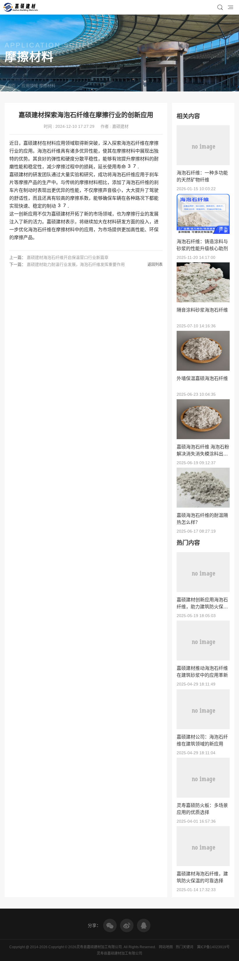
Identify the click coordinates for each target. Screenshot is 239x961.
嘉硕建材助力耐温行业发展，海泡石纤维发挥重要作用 (76, 264)
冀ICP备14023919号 (213, 947)
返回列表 (155, 264)
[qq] (143, 925)
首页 (12, 85)
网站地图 (166, 947)
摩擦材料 (47, 85)
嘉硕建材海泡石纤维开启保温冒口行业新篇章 (67, 257)
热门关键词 (184, 947)
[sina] (126, 925)
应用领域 (30, 85)
